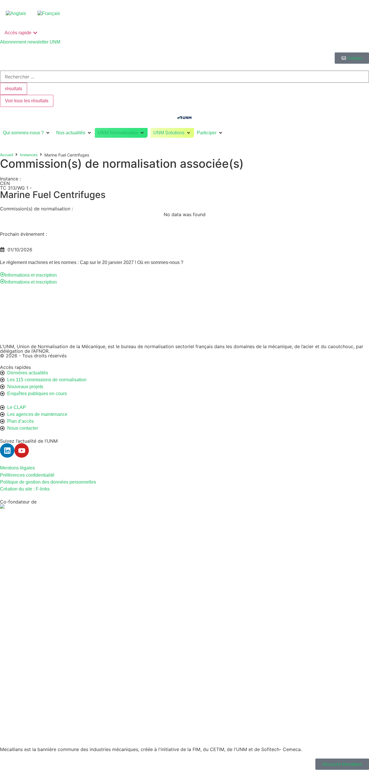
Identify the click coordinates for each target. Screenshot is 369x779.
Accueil (6, 154)
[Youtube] (21, 450)
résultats (13, 88)
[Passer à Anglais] (16, 13)
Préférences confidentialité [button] (27, 475)
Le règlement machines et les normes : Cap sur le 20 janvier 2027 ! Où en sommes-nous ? (91, 262)
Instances (28, 154)
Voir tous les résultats (26, 100)
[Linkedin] (7, 450)
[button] (26, 133)
